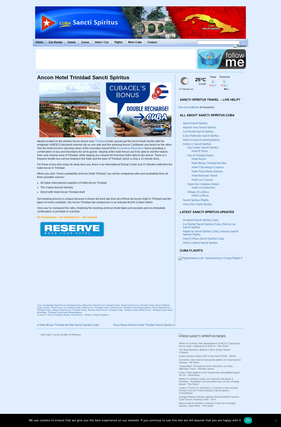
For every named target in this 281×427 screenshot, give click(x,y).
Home (39, 42)
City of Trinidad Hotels (58, 315)
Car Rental (55, 42)
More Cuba (135, 42)
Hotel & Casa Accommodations (201, 139)
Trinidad (100, 141)
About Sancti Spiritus (195, 123)
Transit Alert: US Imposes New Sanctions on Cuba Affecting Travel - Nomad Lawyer (205, 367)
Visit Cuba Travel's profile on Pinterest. (60, 334)
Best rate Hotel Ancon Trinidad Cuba (101, 305)
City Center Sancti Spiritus (202, 147)
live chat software (188, 107)
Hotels (72, 42)
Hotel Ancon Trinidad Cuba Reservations (130, 307)
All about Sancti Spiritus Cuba (200, 220)
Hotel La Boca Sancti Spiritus (200, 242)
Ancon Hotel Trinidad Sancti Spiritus (83, 77)
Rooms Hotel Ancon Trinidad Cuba (105, 310)
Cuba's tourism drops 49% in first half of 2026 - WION (207, 356)
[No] (275, 420)
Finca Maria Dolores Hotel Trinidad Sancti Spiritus (143, 324)
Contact (152, 42)
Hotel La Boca (200, 195)
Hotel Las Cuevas (202, 179)
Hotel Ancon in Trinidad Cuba (65, 307)
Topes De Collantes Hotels (203, 184)
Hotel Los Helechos (203, 187)
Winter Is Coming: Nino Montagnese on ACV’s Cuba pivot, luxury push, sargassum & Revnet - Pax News (209, 344)
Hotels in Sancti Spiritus (96, 315)
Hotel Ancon (77, 315)
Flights (118, 42)
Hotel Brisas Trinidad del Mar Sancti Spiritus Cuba (69, 324)
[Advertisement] (116, 59)
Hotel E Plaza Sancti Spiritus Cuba (203, 238)
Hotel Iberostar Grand (204, 175)
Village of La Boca (198, 192)
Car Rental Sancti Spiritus (198, 131)
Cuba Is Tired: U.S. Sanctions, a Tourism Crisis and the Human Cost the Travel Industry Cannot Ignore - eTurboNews (208, 390)
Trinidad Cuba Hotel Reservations (65, 312)
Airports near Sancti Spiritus (199, 127)
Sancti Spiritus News (207, 336)
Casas (85, 42)
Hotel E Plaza (200, 151)
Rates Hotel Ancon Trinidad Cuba (69, 310)
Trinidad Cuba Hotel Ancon (137, 310)
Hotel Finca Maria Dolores (207, 171)
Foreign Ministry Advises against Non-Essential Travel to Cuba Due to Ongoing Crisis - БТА (209, 398)
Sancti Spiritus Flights (196, 200)
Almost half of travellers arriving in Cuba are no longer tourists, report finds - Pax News (207, 404)
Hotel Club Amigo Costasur (208, 167)
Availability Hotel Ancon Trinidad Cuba (62, 305)
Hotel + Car (102, 42)
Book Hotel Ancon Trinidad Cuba (137, 305)
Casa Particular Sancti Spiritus (201, 135)
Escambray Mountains (130, 148)
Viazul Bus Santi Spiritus (197, 204)
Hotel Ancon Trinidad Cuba (95, 307)
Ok (248, 420)
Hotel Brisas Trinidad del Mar (209, 163)
